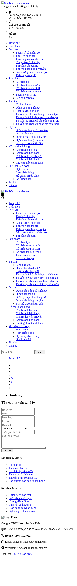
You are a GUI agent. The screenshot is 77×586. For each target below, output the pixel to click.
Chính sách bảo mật (27, 149)
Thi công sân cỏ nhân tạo (30, 59)
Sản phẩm (14, 78)
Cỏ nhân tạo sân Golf (28, 88)
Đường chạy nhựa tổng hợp (31, 136)
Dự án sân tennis (25, 133)
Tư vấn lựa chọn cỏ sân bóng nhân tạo (37, 120)
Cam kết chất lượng (20, 504)
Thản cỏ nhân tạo (18, 467)
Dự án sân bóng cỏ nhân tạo (32, 130)
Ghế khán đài (23, 178)
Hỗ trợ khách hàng (19, 146)
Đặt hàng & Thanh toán (22, 511)
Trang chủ (14, 42)
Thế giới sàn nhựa (22, 553)
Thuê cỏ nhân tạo (25, 55)
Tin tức (13, 182)
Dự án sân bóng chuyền (29, 140)
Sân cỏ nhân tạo (25, 97)
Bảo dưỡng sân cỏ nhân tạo (31, 72)
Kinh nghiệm (23, 104)
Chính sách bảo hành (28, 159)
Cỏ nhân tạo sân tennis (28, 91)
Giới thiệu (14, 46)
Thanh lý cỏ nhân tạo (28, 52)
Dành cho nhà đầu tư (28, 107)
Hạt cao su (22, 169)
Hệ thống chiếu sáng (27, 175)
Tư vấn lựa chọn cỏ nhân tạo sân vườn (37, 123)
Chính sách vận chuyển (29, 156)
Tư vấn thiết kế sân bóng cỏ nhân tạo (37, 114)
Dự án (12, 127)
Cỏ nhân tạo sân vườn (28, 84)
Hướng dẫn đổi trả (19, 501)
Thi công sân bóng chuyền (31, 68)
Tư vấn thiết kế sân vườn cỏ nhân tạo (37, 117)
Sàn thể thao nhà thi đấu (29, 143)
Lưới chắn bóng (25, 172)
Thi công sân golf (26, 75)
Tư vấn (13, 101)
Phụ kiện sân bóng (19, 165)
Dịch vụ (13, 49)
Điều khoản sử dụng (20, 498)
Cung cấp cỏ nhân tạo (28, 62)
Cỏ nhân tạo (23, 81)
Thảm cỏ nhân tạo (26, 94)
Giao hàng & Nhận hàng (23, 507)
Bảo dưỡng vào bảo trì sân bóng (27, 480)
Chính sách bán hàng (28, 152)
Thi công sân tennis (27, 65)
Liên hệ (13, 185)
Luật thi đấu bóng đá (27, 110)
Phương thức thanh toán (29, 162)
